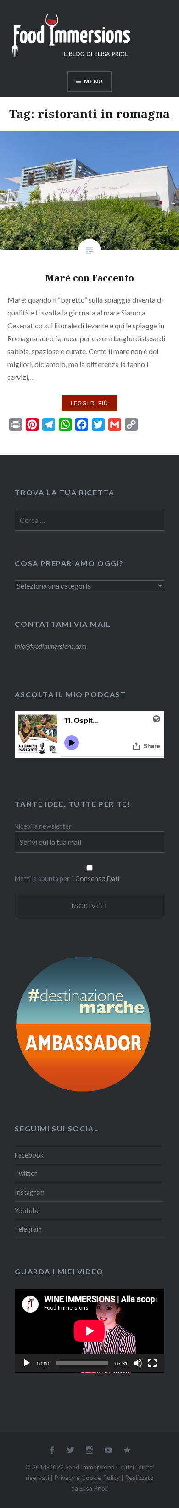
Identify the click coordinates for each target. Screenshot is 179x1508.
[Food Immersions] (71, 59)
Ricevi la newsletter (43, 826)
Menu (93, 81)
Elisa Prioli (93, 1488)
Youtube (27, 1211)
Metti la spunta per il (45, 879)
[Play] (26, 1363)
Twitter (26, 1173)
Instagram (30, 1192)
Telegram (28, 1229)
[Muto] (137, 1363)
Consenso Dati (97, 879)
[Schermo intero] (152, 1363)
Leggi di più (89, 403)
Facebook (29, 1155)
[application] (89, 1331)
